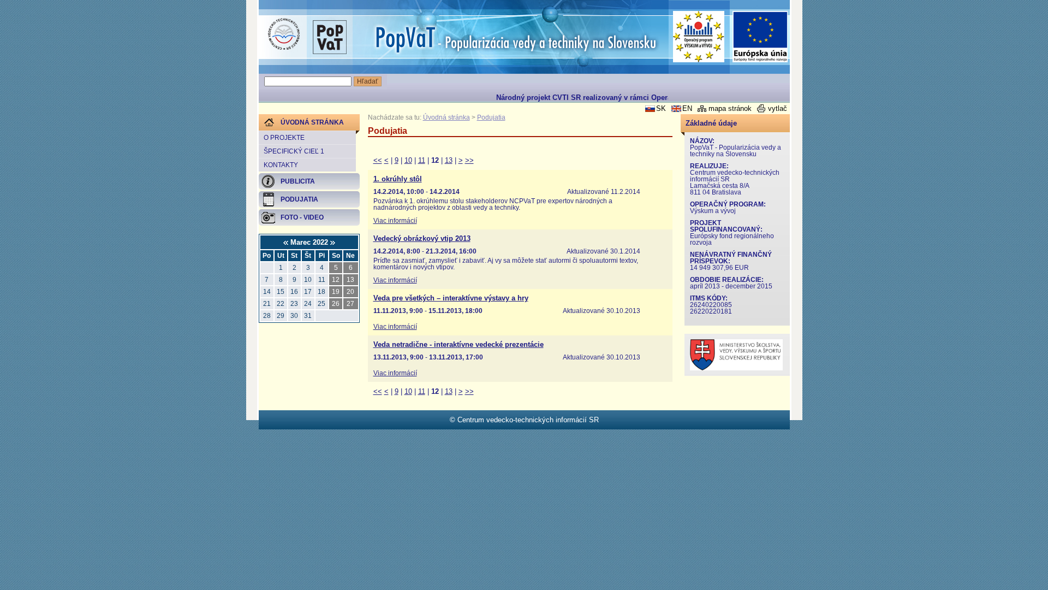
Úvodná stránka (446, 117)
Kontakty (281, 165)
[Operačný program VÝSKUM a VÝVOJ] (699, 36)
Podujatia (491, 117)
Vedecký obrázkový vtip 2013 (422, 239)
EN (687, 108)
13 (448, 160)
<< (377, 160)
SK (661, 108)
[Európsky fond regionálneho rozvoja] (760, 37)
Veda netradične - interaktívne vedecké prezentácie (458, 345)
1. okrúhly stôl (397, 179)
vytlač (777, 108)
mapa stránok (730, 108)
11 (421, 160)
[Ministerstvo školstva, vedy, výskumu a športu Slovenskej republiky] (736, 368)
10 (408, 160)
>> (469, 160)
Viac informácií (395, 220)
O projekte (284, 137)
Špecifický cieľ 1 (294, 151)
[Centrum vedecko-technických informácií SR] (284, 34)
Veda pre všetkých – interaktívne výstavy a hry (450, 298)
